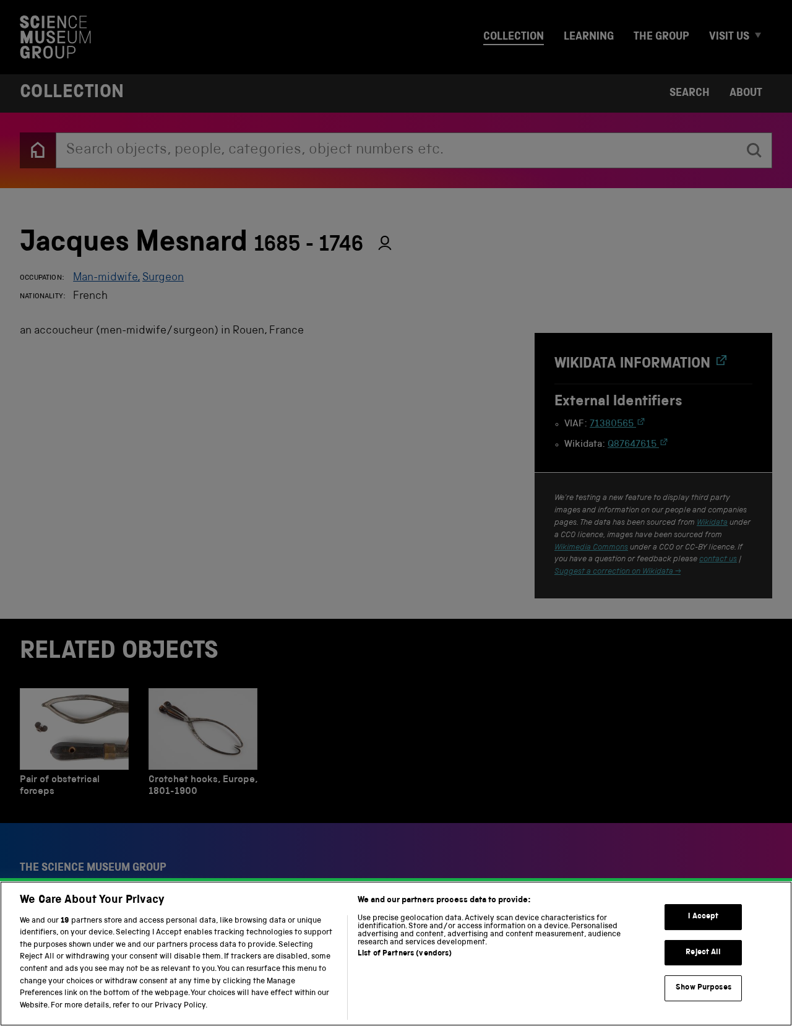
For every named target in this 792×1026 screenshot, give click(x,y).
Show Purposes (703, 988)
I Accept (703, 917)
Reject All (703, 953)
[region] (396, 953)
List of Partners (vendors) (405, 954)
